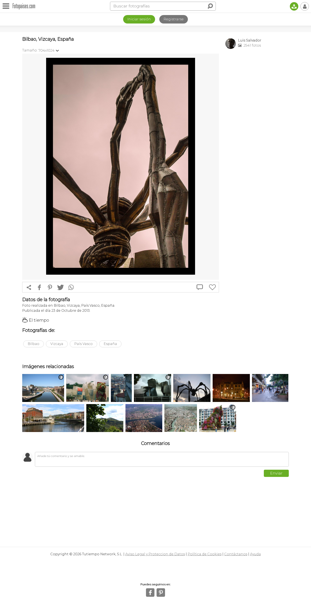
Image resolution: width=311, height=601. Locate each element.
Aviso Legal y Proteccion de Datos (155, 554)
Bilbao (33, 344)
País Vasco (83, 344)
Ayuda (255, 554)
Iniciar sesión (139, 19)
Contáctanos (235, 554)
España (110, 344)
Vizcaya (56, 344)
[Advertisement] (257, 118)
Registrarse (174, 19)
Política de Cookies (205, 554)
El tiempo (35, 320)
